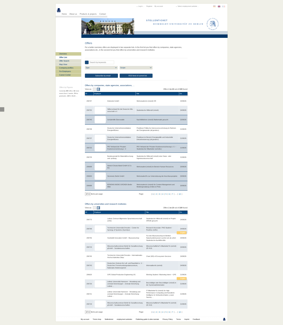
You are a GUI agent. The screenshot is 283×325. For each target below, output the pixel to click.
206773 (89, 219)
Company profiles (66, 68)
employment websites (124, 319)
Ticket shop (97, 319)
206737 (89, 138)
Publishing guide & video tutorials (147, 319)
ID (86, 93)
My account (158, 6)
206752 (89, 110)
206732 (89, 148)
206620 (89, 274)
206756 (89, 238)
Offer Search (64, 61)
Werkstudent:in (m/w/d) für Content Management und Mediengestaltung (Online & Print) (156, 186)
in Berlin (71, 96)
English (182, 232)
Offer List (63, 57)
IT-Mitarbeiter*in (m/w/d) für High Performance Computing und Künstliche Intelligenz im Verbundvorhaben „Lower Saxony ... (160, 294)
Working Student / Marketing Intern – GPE (161, 274)
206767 (89, 101)
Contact (102, 14)
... (76, 96)
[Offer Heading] (98, 89)
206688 (89, 185)
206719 (89, 247)
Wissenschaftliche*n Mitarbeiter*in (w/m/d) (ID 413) (161, 304)
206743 (89, 265)
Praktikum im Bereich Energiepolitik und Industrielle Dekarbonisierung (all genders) (155, 138)
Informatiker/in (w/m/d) (154, 265)
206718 (89, 304)
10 (180, 194)
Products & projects (88, 14)
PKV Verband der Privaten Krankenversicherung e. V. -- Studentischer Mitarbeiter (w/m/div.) (156, 148)
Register (149, 6)
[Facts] (94, 89)
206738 (89, 129)
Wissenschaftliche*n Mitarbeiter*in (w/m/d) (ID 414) (161, 247)
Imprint (186, 319)
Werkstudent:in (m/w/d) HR (146, 101)
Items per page (97, 194)
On (181, 93)
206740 (89, 120)
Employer (97, 93)
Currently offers (66, 91)
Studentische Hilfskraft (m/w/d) (148, 110)
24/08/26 (183, 229)
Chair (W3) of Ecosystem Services (158, 256)
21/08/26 (183, 274)
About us (73, 14)
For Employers (65, 71)
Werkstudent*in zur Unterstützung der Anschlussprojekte (157, 176)
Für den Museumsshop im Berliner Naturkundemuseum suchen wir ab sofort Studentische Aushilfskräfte (161, 238)
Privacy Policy (168, 319)
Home (64, 14)
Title (137, 93)
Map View (63, 64)
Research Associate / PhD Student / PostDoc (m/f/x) (159, 229)
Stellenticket (109, 319)
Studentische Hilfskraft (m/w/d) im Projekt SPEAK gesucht (161, 220)
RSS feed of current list (137, 76)
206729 (89, 157)
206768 (89, 229)
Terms (178, 319)
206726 (89, 284)
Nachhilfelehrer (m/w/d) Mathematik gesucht (152, 120)
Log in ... (141, 6)
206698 (89, 167)
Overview (63, 54)
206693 (89, 176)
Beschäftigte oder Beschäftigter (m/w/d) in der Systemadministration (161, 284)
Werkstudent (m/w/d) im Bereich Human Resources (155, 167)
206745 (89, 256)
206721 (89, 294)
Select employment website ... (188, 6)
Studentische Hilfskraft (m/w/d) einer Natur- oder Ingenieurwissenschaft (154, 157)
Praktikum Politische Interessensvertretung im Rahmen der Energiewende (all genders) (156, 129)
